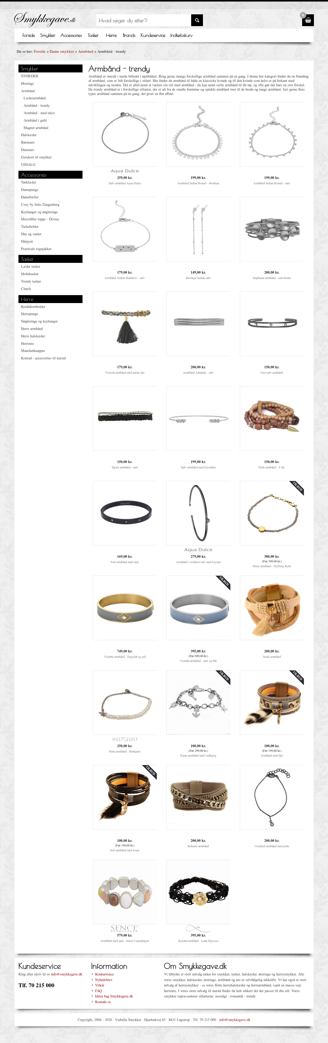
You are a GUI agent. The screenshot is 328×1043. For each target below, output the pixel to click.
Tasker (93, 35)
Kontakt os (103, 1001)
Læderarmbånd (35, 97)
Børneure (28, 142)
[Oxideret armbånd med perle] (272, 827)
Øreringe (27, 83)
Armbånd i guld (35, 120)
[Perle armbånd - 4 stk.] (272, 449)
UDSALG (28, 164)
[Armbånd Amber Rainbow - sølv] (125, 259)
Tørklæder (28, 182)
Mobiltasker (30, 273)
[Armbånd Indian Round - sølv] (272, 165)
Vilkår (99, 985)
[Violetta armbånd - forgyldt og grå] (125, 638)
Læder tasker (30, 266)
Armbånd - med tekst (39, 112)
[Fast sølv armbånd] (272, 354)
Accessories (71, 35)
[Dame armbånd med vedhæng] (199, 733)
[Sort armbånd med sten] (125, 543)
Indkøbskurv (181, 35)
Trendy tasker (31, 281)
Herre (111, 35)
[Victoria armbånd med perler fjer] (125, 354)
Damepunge (29, 189)
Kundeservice (153, 35)
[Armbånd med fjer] (272, 733)
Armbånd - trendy (37, 105)
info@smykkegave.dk (66, 974)
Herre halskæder (33, 336)
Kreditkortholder (33, 306)
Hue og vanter (31, 233)
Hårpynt (27, 241)
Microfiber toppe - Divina (40, 219)
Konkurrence (104, 974)
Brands (129, 35)
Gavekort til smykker (36, 157)
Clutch (26, 288)
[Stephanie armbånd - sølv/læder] (272, 259)
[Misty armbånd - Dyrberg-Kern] (272, 543)
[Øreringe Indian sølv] (199, 259)
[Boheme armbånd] (199, 827)
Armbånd (85, 51)
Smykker (47, 35)
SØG (197, 20)
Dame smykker (62, 51)
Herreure (27, 343)
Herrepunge (29, 313)
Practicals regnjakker (36, 248)
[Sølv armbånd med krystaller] (199, 449)
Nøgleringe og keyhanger (39, 321)
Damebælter (30, 197)
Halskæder (29, 134)
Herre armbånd (32, 328)
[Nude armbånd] (272, 638)
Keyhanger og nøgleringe (39, 211)
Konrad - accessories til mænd (43, 358)
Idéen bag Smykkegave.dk (114, 996)
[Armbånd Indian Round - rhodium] (199, 165)
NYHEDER (29, 75)
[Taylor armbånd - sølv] (125, 449)
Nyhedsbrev (103, 979)
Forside (29, 35)
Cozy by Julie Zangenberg (40, 204)
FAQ (98, 990)
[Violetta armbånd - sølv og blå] (199, 638)
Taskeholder (30, 226)
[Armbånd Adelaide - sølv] (199, 354)
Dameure (27, 149)
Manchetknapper (33, 350)
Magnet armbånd (36, 127)
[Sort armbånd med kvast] (125, 827)
